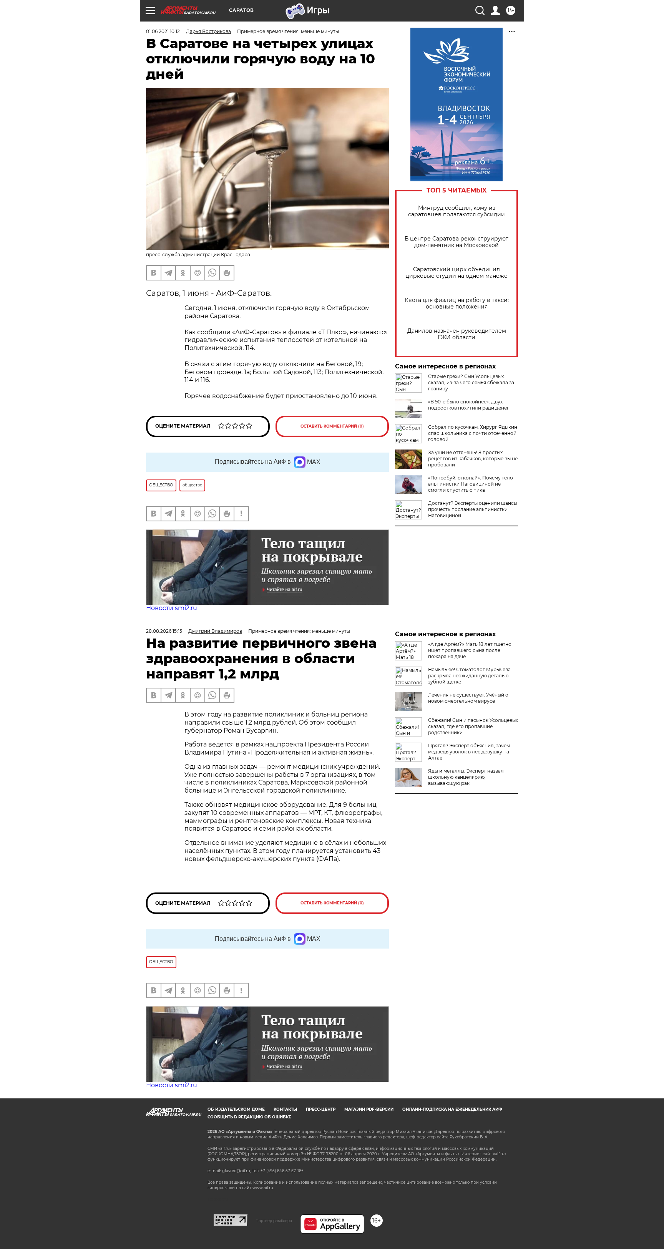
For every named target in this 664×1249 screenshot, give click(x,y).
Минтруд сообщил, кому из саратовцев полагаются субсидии (456, 211)
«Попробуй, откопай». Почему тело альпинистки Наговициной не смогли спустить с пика (470, 484)
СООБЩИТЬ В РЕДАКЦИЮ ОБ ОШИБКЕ (249, 1117)
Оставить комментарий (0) (332, 426)
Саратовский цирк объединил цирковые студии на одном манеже (456, 272)
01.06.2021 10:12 (163, 31)
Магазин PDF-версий (368, 1109)
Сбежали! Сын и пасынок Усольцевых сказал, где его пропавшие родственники (473, 726)
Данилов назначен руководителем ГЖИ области (456, 334)
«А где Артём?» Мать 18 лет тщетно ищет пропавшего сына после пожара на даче (469, 650)
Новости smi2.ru (171, 608)
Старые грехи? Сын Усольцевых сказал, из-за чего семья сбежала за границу (471, 382)
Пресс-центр (320, 1109)
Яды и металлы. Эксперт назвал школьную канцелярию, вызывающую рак (466, 777)
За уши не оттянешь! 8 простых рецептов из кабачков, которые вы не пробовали (473, 459)
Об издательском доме (236, 1109)
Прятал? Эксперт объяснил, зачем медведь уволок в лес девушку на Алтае (469, 752)
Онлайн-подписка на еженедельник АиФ (452, 1109)
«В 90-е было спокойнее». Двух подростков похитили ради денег (468, 405)
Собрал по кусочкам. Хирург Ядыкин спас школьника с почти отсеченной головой (472, 433)
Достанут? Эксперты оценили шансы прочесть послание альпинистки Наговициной (472, 509)
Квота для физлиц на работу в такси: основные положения (457, 303)
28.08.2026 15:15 (164, 631)
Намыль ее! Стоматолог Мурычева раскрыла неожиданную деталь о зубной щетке (469, 676)
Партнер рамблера (274, 1220)
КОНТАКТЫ (285, 1109)
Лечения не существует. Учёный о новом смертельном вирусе (468, 698)
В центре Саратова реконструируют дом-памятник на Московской (456, 242)
